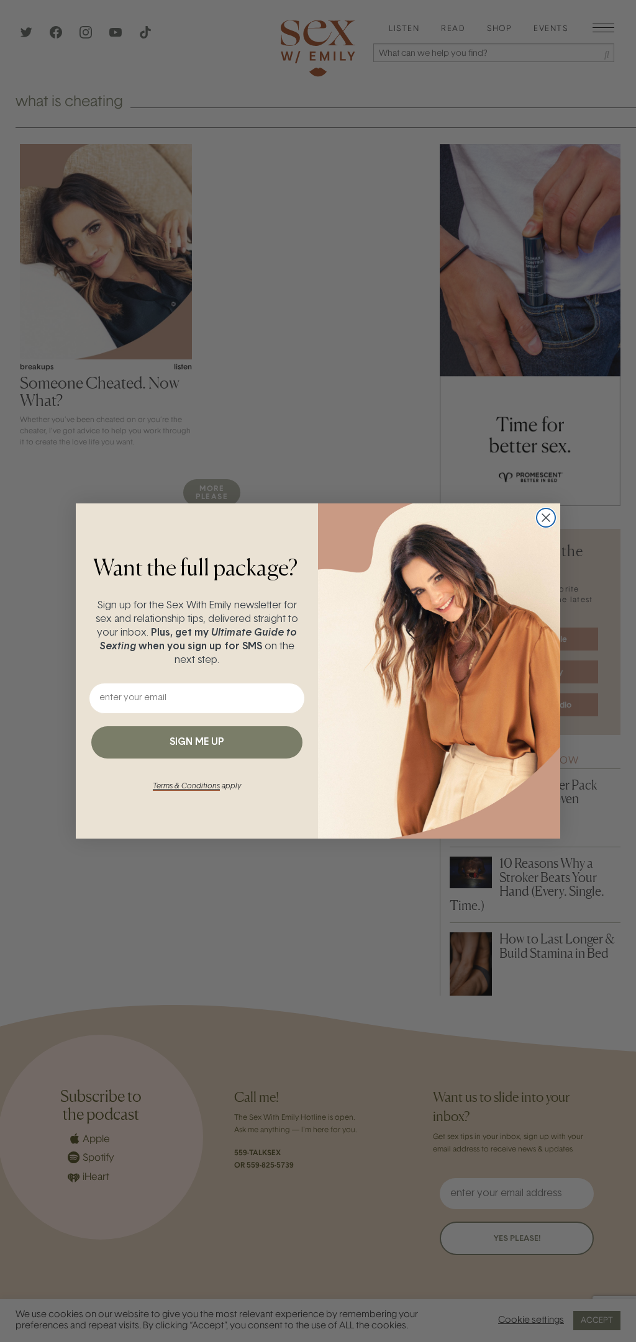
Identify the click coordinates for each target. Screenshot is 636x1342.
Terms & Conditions (186, 786)
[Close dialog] (546, 517)
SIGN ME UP (197, 742)
